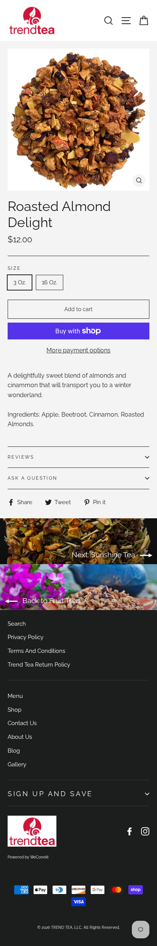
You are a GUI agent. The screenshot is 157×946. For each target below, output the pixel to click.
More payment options (78, 350)
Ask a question (33, 478)
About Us (20, 736)
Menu (15, 696)
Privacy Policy (25, 637)
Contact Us (22, 723)
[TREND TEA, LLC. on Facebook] (129, 831)
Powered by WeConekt (28, 857)
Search (17, 623)
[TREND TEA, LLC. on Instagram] (145, 831)
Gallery (17, 764)
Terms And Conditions (36, 650)
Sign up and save (50, 794)
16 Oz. (49, 282)
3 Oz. (19, 282)
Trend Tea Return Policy (39, 664)
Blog (14, 750)
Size (14, 268)
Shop (14, 709)
